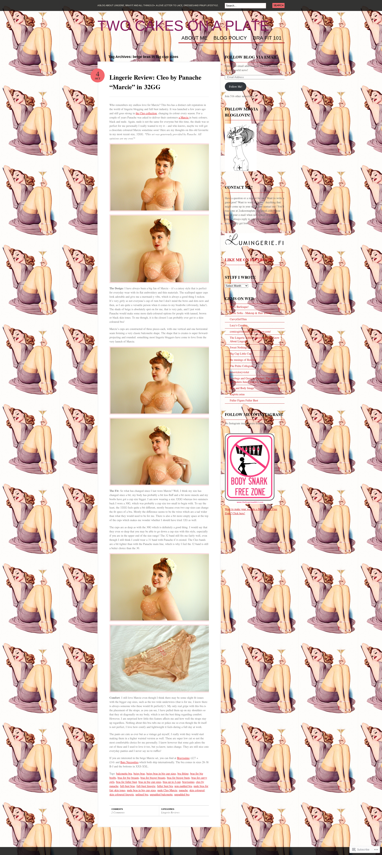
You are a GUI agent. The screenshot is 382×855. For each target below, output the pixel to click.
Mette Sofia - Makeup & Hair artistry (251, 313)
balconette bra (124, 773)
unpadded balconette (161, 794)
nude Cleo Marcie (167, 790)
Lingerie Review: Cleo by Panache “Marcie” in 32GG (155, 81)
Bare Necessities (129, 762)
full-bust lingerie (145, 786)
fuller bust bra (165, 786)
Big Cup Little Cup (240, 353)
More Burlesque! (239, 307)
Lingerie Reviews (170, 812)
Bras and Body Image (242, 388)
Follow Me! (235, 86)
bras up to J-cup (172, 782)
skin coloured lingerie (121, 794)
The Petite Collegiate (241, 366)
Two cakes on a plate (183, 26)
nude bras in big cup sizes (141, 790)
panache (183, 790)
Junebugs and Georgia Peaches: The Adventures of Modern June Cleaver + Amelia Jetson (257, 380)
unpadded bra (181, 794)
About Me (194, 38)
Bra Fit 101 (267, 38)
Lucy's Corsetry (239, 325)
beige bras (139, 773)
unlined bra (141, 794)
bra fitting (183, 773)
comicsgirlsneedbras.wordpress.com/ (250, 331)
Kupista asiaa (237, 394)
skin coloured (197, 790)
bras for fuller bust (126, 782)
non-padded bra (183, 786)
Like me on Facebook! (249, 260)
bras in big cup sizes (149, 782)
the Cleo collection (146, 113)
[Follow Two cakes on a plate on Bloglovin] (241, 173)
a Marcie (184, 117)
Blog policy (230, 38)
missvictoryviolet (239, 372)
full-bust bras (127, 786)
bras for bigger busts (178, 778)
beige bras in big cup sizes (161, 773)
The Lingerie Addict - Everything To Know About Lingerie (254, 339)
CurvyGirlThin (238, 319)
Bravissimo (183, 758)
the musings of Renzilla (243, 360)
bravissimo (188, 782)
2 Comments (118, 812)
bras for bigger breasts (152, 778)
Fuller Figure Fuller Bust (244, 400)
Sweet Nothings (239, 347)
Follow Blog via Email (251, 57)
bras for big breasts (128, 778)
